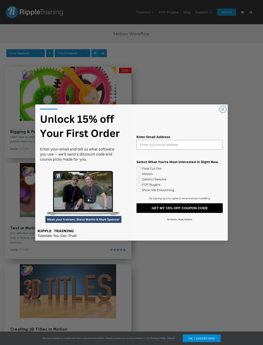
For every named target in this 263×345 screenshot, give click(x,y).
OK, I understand (201, 338)
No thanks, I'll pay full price (179, 219)
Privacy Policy (158, 338)
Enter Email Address (153, 137)
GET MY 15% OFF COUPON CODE (180, 208)
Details (171, 338)
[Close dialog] (222, 109)
